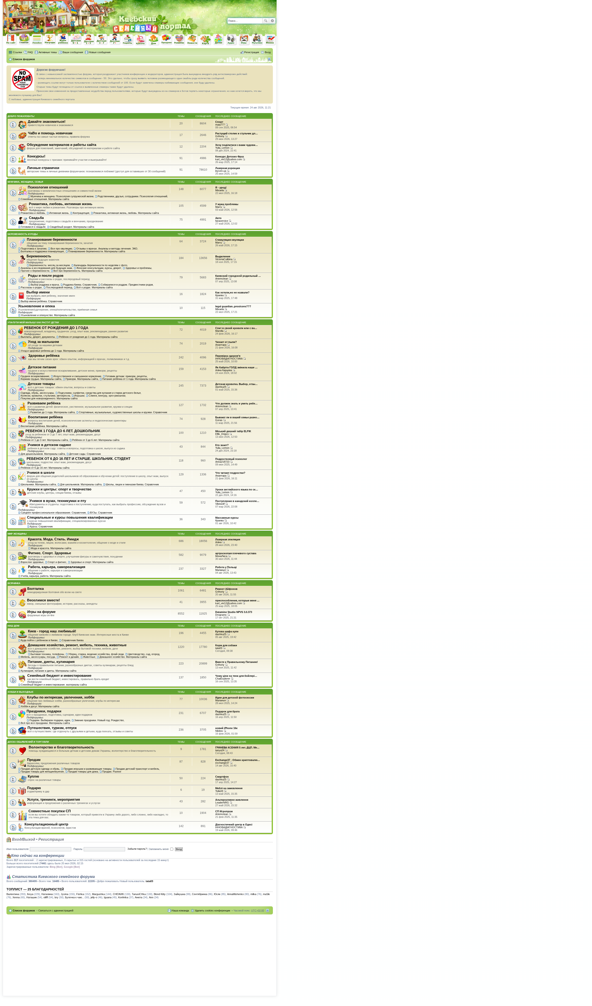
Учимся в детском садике (49, 445)
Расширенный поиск (272, 21)
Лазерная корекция (227, 168)
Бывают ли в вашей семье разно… (237, 417)
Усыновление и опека (36, 306)
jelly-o (94, 897)
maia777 (220, 124)
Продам (33, 760)
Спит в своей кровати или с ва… (236, 328)
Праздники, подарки (44, 711)
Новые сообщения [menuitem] (100, 52)
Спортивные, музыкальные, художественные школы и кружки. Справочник (123, 412)
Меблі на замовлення (228, 788)
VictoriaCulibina (223, 259)
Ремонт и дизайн (69, 656)
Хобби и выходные (21, 692)
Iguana (107, 897)
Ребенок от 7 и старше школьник (115, 40)
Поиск (265, 21)
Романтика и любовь (33, 213)
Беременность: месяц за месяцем (49, 265)
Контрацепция (81, 213)
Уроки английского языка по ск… (236, 489)
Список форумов (24, 910)
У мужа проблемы (226, 204)
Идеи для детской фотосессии (234, 697)
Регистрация (51, 839)
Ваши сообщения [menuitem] (73, 52)
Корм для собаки (226, 645)
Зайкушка (179, 894)
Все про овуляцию (61, 248)
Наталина (47, 894)
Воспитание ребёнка (45, 417)
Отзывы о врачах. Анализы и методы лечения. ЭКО (106, 248)
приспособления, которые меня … (237, 600)
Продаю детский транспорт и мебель (137, 768)
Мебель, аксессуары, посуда (38, 656)
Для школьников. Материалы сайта (81, 484)
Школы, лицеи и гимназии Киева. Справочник (132, 484)
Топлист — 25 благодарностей (35, 889)
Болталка (35, 589)
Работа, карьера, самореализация (56, 567)
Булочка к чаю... (74, 897)
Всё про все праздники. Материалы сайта (45, 723)
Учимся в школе (41, 472)
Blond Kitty (160, 894)
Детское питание (42, 367)
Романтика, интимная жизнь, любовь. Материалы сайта (126, 213)
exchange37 (222, 762)
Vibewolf (220, 503)
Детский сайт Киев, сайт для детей (219, 39)
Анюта (138, 897)
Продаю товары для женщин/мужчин (42, 771)
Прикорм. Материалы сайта (81, 379)
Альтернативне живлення (231, 799)
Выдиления (222, 256)
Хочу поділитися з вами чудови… (236, 145)
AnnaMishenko (235, 894)
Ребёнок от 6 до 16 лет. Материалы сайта (45, 467)
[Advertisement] (222, 7)
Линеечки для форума (37, 39)
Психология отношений (48, 187)
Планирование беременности (52, 239)
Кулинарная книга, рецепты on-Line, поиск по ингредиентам (128, 40)
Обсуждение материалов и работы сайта (61, 145)
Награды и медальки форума (50, 39)
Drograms (221, 614)
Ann (151, 897)
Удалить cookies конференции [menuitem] (212, 910)
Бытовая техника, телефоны (47, 654)
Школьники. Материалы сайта (38, 484)
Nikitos (219, 730)
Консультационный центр (46, 824)
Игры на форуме (41, 612)
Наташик (31, 897)
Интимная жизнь (59, 213)
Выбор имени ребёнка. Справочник (41, 301)
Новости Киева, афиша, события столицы (193, 40)
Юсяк (217, 894)
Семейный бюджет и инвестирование (59, 675)
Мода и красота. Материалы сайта (51, 548)
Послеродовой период (59, 287)
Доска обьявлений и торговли (28, 742)
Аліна (218, 542)
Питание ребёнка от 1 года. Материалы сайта (129, 379)
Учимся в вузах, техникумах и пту (57, 501)
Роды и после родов (45, 275)
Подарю (34, 788)
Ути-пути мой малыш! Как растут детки (33, 322)
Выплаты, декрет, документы (38, 336)
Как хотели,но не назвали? (232, 292)
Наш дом (13, 626)
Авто (218, 218)
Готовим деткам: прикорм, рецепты (126, 376)
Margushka (98, 894)
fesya (30, 894)
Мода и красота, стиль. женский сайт (141, 40)
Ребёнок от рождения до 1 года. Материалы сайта (88, 336)
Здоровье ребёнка (43, 355)
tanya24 (219, 750)
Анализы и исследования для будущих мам (46, 268)
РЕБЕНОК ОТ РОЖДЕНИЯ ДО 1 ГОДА (56, 328)
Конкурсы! (36, 156)
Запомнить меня (159, 849)
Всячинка (14, 583)
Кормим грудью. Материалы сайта (41, 379)
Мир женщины (17, 533)
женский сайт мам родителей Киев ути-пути (11, 40)
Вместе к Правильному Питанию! (236, 662)
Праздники (167, 39)
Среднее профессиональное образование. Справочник (53, 512)
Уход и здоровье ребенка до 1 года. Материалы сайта (52, 350)
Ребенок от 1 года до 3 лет (89, 40)
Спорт (219, 121)
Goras (218, 420)
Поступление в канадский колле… (237, 501)
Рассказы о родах (31, 287)
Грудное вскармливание (35, 376)
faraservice (221, 220)
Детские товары (41, 384)
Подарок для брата (227, 711)
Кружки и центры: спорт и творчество (59, 489)
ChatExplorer (222, 678)
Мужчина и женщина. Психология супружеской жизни (62, 196)
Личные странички (43, 168)
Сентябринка (199, 894)
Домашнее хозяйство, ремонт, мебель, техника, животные (77, 645)
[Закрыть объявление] (269, 69)
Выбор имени (38, 292)
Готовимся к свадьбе (33, 226)
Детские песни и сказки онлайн (231, 39)
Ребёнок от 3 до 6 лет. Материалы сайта (95, 440)
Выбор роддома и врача (45, 284)
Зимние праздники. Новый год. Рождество (99, 720)
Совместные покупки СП (49, 811)
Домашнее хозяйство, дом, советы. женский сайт (154, 40)
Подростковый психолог (231, 459)
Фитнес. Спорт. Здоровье (49, 553)
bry (56, 897)
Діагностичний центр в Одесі (233, 824)
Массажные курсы (226, 517)
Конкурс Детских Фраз (229, 156)
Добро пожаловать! (21, 116)
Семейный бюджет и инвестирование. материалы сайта (54, 684)
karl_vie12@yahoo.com (228, 159)
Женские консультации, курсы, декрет (98, 268)
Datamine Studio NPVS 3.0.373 (233, 612)
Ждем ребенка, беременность (63, 39)
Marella (219, 330)
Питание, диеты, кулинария (51, 662)
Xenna (16, 897)
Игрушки (79, 395)
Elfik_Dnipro (222, 434)
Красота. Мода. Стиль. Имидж (53, 539)
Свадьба (36, 218)
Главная (24, 39)
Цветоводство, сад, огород (143, 654)
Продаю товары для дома (83, 771)
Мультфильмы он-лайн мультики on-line (257, 39)
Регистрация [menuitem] (251, 52)
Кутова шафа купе (226, 631)
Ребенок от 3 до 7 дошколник (102, 40)
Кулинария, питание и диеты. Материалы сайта (48, 670)
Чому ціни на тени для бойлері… (236, 675)
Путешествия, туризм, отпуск (52, 728)
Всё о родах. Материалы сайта (94, 287)
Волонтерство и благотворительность (61, 747)
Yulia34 (219, 791)
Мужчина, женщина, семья (25, 182)
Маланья (220, 570)
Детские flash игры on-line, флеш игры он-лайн (244, 39)
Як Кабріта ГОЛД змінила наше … (236, 367)
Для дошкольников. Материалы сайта (43, 453)
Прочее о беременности (35, 270)
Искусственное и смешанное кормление (77, 376)
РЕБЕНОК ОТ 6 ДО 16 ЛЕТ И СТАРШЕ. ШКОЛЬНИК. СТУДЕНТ (78, 459)
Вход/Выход (23, 839)
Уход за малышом (43, 342)
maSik (266, 894)
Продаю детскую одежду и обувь (40, 768)
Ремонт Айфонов (226, 589)
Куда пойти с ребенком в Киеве (39, 640)
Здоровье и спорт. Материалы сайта (92, 562)
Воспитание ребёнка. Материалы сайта (44, 426)
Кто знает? (222, 445)
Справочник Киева (72, 640)
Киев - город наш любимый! (52, 631)
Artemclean (221, 278)
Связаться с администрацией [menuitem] (55, 910)
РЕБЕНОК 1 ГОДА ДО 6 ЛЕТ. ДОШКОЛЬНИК (62, 431)
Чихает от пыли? (226, 342)
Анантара (220, 344)
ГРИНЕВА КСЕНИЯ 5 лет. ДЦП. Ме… (237, 747)
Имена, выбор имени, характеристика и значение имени (270, 40)
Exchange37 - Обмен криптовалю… (237, 760)
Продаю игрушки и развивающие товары (87, 768)
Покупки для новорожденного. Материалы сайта (49, 398)
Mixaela (219, 190)
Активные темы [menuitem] (48, 52)
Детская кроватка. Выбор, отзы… (236, 384)
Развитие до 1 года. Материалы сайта (52, 412)
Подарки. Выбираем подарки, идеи (49, 720)
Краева (219, 295)
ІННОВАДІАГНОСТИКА (229, 358)
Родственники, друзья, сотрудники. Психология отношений (132, 196)
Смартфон (222, 776)
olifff (45, 897)
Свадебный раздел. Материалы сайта (72, 226)
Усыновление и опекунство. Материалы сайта (48, 315)
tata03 (218, 648)
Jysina (64, 894)
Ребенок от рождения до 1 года (76, 39)
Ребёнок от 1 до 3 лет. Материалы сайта (44, 440)
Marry (218, 207)
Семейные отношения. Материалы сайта (45, 199)
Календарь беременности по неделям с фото (100, 265)
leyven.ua (220, 170)
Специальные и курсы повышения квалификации (70, 517)
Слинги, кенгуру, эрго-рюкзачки (107, 395)
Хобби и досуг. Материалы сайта (40, 706)
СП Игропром (224, 811)
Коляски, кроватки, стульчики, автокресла (45, 395)
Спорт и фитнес (57, 562)
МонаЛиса (221, 556)
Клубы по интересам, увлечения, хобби (60, 697)
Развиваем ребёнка (44, 403)
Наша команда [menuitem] (180, 910)
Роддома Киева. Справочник (80, 284)
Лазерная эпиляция (227, 539)
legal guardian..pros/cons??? (233, 306)
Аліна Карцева (223, 370)
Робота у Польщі (226, 567)
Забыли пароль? (137, 849)
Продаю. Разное (111, 771)
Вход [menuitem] (268, 52)
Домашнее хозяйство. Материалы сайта (123, 656)
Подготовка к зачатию (33, 248)
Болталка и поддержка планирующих (42, 251)
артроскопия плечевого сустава (235, 553)
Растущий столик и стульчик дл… (236, 133)
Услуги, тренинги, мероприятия (53, 799)
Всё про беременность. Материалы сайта (77, 270)
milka (253, 894)
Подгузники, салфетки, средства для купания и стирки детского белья (99, 392)
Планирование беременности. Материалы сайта (96, 251)
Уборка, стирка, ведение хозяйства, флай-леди (96, 654)
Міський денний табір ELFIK (233, 431)
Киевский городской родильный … (238, 275)
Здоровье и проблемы (138, 268)
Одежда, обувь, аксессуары (37, 392)
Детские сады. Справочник (85, 453)
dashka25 (220, 386)
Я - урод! (221, 187)
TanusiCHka (139, 894)
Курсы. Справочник (41, 526)
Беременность (39, 256)
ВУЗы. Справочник (101, 512)
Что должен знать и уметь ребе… (236, 403)
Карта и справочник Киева (206, 40)
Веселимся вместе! (43, 600)
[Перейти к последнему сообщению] (226, 124)
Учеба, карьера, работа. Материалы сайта (46, 576)
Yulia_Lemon (222, 147)
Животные (89, 656)
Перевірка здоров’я (227, 355)
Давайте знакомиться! (46, 121)
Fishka (80, 894)
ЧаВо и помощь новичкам (50, 133)
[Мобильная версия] (269, 59)
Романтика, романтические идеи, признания (180, 40)
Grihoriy (219, 136)
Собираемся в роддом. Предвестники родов (127, 284)
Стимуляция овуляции (229, 239)
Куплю (33, 776)
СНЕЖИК (118, 894)
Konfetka (123, 897)
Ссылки (17, 52)
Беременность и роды (23, 234)
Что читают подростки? (230, 472)
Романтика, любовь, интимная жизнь (60, 204)
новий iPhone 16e (226, 728)
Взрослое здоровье (32, 562)
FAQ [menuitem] (30, 52)
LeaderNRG (222, 802)
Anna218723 (222, 461)
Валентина (12, 894)
